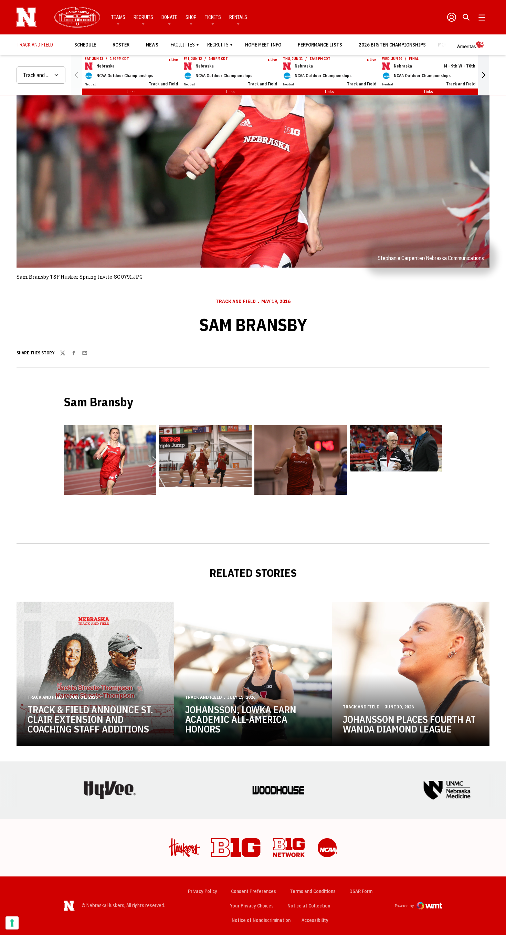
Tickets (213, 17)
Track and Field (236, 301)
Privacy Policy (202, 891)
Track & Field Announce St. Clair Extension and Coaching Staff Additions (90, 719)
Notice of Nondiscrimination (261, 920)
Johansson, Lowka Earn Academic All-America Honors (240, 719)
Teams (118, 17)
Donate (169, 17)
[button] (483, 75)
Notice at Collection (308, 906)
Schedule (85, 45)
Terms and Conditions (313, 891)
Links (131, 91)
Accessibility (315, 920)
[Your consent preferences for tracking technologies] (12, 922)
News (152, 45)
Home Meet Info (263, 45)
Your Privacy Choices (252, 906)
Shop (191, 17)
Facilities (183, 45)
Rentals (238, 17)
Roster (121, 45)
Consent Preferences (253, 891)
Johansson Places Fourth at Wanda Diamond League (409, 724)
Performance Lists (320, 45)
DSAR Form (360, 891)
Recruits (143, 17)
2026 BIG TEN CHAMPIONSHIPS (392, 44)
